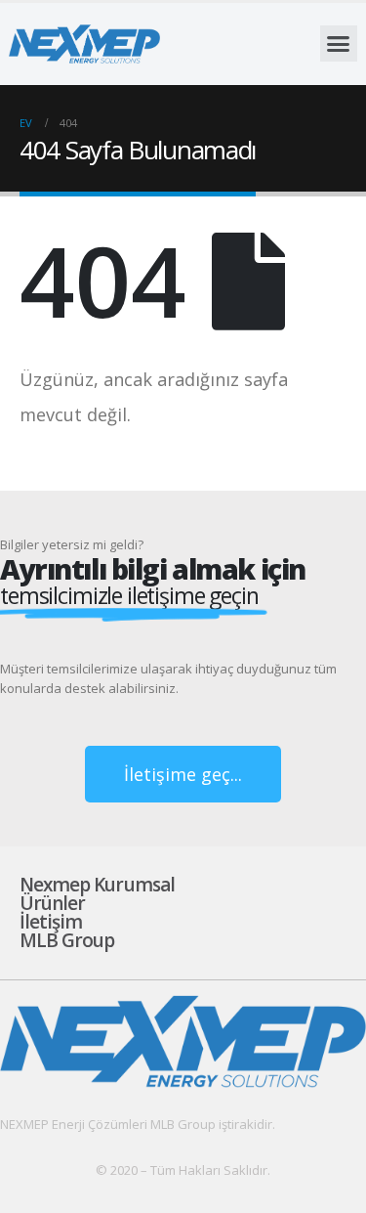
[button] (338, 44)
